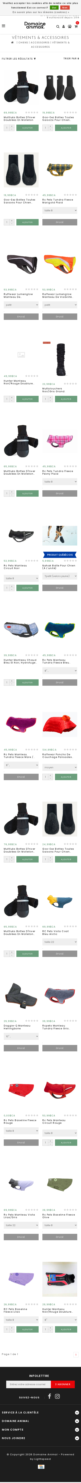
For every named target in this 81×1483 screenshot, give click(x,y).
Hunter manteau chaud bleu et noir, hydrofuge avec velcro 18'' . (20, 661)
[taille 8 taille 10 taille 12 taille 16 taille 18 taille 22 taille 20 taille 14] (21, 578)
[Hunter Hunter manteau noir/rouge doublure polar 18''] (21, 354)
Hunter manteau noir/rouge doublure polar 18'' (18, 382)
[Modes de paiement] (40, 1466)
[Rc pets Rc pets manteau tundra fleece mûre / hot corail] (21, 724)
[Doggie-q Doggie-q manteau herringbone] (21, 996)
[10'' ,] (21, 1036)
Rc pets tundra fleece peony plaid (57, 472)
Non (65, 7)
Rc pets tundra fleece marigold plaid (57, 201)
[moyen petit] (59, 767)
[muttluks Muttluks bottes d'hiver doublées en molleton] (21, 87)
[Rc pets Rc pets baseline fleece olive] (59, 1185)
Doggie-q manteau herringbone (17, 1027)
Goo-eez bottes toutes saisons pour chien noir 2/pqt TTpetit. (58, 119)
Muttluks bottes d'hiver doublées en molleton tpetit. (19, 932)
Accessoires (40, 42)
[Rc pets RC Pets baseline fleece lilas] (21, 1279)
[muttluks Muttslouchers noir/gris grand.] (59, 358)
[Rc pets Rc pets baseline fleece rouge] (21, 1090)
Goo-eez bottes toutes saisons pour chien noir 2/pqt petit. (58, 850)
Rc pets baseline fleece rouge (20, 1122)
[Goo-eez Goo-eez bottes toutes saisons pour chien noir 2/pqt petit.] (59, 819)
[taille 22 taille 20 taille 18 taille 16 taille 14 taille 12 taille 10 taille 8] (59, 941)
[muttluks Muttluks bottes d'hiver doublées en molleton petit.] (21, 441)
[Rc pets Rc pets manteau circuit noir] (21, 535)
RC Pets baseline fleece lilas (15, 1310)
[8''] (59, 1319)
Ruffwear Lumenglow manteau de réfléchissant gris (18, 295)
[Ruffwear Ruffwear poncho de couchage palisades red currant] (59, 724)
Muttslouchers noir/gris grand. (54, 390)
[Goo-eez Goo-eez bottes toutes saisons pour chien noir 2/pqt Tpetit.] (21, 170)
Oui (54, 7)
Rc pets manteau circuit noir (15, 567)
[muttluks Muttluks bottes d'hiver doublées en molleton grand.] (21, 819)
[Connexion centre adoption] (70, 27)
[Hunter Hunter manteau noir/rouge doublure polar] (59, 1279)
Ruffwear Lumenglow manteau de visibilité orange (57, 295)
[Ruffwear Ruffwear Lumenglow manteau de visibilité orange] (59, 264)
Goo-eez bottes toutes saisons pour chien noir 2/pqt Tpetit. (20, 201)
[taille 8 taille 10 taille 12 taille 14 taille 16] (59, 210)
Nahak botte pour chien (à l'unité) (58, 567)
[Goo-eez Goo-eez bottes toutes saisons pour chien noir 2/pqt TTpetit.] (59, 87)
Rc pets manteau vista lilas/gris (19, 1216)
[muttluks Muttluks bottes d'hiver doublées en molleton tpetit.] (21, 901)
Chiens (23, 42)
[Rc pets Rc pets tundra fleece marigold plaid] (59, 170)
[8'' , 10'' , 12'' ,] (59, 670)
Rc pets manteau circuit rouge (54, 1122)
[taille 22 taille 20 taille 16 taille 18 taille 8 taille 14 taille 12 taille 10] (21, 1225)
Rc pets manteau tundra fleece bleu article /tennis (55, 661)
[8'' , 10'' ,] (21, 765)
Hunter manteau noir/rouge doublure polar (57, 1310)
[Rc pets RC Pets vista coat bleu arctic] (59, 901)
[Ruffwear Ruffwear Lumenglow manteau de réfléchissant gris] (21, 264)
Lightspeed (42, 1459)
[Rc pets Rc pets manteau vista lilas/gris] (21, 1185)
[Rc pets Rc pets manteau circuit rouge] (59, 1090)
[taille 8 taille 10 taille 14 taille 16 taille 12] (21, 1319)
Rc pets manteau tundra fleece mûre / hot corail (18, 756)
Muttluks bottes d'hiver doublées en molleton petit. (19, 472)
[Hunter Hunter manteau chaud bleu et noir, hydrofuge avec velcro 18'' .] (21, 630)
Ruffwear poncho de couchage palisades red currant (57, 756)
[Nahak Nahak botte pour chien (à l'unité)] (59, 535)
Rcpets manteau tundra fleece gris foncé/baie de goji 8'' (57, 1027)
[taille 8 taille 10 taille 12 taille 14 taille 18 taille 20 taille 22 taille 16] (59, 1133)
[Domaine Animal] (35, 25)
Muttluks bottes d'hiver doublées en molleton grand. (19, 850)
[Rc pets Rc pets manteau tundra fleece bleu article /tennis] (59, 630)
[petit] (21, 304)
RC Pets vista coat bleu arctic (55, 932)
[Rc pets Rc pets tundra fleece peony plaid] (59, 441)
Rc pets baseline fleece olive (58, 1216)
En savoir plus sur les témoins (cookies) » (41, 12)
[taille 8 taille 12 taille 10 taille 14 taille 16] (21, 1130)
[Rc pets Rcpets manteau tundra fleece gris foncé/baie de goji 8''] (59, 996)
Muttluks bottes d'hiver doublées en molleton (19, 119)
